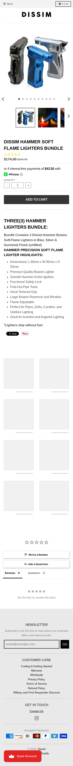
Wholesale (36, 674)
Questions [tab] (34, 573)
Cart (65, 4)
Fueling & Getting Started (36, 666)
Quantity (9, 180)
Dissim (42, 749)
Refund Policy (36, 688)
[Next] (68, 99)
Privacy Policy (36, 679)
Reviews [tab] (10, 573)
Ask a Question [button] (38, 564)
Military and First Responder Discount (36, 692)
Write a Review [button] (38, 554)
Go (64, 644)
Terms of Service (36, 683)
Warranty (36, 670)
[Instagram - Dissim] (36, 718)
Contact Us (36, 711)
